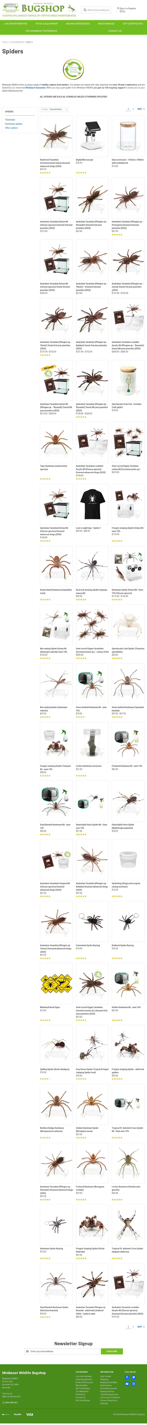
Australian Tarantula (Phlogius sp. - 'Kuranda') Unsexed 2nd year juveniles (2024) (92, 224)
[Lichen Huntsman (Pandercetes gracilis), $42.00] (128, 1163)
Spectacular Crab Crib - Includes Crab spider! (126, 406)
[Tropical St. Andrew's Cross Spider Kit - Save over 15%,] (128, 1104)
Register (132, 8)
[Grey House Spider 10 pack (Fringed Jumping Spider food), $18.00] (92, 1046)
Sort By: (45, 109)
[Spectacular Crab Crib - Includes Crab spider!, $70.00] (128, 380)
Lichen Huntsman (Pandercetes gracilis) (126, 1188)
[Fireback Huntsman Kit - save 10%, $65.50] (128, 742)
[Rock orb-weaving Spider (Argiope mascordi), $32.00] (92, 566)
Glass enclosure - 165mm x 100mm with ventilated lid (128, 161)
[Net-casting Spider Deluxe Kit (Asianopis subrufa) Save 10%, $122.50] (56, 625)
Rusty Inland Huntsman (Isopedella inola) (56, 591)
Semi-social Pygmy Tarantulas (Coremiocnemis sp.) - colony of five (92, 650)
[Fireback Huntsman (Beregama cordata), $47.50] (92, 1163)
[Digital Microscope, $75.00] (92, 136)
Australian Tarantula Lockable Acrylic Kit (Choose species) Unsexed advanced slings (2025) (91, 469)
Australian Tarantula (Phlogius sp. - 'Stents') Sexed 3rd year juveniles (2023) (56, 345)
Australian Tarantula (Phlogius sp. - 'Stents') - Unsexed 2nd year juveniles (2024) (92, 286)
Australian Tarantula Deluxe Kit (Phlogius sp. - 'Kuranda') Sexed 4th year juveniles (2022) (56, 407)
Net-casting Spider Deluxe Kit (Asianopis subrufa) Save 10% (53, 650)
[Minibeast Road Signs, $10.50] (56, 984)
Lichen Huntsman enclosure (88, 766)
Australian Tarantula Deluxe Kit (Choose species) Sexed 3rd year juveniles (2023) (55, 286)
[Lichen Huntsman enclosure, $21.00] (92, 742)
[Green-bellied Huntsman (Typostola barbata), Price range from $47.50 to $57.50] (128, 684)
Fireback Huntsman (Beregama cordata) (90, 1188)
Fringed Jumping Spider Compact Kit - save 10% (55, 768)
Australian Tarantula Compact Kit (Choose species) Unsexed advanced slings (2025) (55, 886)
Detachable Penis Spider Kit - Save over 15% (91, 826)
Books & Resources (78, 23)
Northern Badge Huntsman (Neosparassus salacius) (52, 1130)
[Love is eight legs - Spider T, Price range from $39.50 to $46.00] (92, 504)
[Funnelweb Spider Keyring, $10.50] (92, 922)
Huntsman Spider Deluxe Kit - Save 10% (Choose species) (127, 591)
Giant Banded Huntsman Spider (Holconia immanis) (54, 1309)
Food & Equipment (47, 23)
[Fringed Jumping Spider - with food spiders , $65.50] (128, 1046)
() (123, 11)
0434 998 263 (11, 1402)
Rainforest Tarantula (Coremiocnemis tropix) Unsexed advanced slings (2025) (55, 163)
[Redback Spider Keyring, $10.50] (128, 922)
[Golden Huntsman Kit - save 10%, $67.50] (128, 984)
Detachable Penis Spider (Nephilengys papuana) (123, 826)
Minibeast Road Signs (50, 1007)
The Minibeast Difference (41, 31)
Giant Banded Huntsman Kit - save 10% (55, 826)
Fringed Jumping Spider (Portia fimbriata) (90, 1250)
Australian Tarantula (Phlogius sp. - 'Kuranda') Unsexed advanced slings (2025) (56, 1189)
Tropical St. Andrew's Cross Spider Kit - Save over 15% (127, 1130)
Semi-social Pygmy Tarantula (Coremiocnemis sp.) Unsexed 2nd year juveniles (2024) (91, 1010)
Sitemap (104, 1403)
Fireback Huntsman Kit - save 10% (127, 766)
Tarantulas (10, 119)
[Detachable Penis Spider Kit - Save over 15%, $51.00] (92, 801)
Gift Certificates (133, 23)
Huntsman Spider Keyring (51, 1248)
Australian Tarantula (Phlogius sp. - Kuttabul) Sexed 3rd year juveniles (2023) (92, 345)
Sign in (123, 8)
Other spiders (11, 128)
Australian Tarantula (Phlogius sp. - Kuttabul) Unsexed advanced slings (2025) (92, 886)
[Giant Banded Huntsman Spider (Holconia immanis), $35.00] (56, 1284)
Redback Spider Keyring (123, 945)
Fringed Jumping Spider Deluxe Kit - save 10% (128, 530)
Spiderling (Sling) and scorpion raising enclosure (126, 885)
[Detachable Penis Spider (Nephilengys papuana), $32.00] (128, 801)
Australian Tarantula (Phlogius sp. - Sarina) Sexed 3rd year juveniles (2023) (128, 286)
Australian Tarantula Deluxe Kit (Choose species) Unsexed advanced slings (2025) (54, 531)
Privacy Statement (108, 1400)
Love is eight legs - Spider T (88, 528)
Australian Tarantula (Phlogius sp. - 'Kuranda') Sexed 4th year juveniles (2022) (92, 407)
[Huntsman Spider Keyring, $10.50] (56, 1225)
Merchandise (106, 23)
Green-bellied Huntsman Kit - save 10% (91, 709)
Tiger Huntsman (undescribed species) (53, 468)
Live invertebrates (15, 23)
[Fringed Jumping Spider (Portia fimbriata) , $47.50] (92, 1225)
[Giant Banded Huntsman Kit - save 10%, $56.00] (56, 801)
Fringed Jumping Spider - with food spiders (128, 1071)
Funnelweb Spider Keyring (88, 945)
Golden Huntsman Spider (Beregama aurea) (87, 1130)
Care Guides (105, 1376)
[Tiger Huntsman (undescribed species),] (56, 442)
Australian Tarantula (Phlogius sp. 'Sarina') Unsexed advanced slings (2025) (55, 948)
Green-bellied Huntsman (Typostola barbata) (128, 709)
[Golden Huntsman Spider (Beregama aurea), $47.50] (92, 1104)
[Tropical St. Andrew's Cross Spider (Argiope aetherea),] (128, 1225)
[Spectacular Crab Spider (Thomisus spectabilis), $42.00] (128, 625)
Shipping (104, 1379)
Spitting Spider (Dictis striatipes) (54, 1069)
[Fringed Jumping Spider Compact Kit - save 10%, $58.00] (56, 742)
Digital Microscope (84, 159)
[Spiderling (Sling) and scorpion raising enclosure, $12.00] (128, 860)
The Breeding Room (109, 1394)
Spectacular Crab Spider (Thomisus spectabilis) (128, 650)
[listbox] (58, 109)
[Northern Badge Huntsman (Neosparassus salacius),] (56, 1104)
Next (140, 109)
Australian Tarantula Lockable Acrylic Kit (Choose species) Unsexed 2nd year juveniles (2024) (127, 1310)
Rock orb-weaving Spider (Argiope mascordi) (91, 591)
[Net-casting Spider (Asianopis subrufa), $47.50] (56, 684)
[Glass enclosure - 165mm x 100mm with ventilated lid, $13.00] (128, 136)
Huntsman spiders (13, 124)
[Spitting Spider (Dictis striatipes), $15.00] (56, 1046)
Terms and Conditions (110, 1397)
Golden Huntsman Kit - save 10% (126, 1007)
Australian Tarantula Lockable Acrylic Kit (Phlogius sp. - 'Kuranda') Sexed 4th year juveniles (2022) (128, 345)
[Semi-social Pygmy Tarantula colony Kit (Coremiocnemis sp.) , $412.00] (128, 442)
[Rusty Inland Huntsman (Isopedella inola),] (56, 566)
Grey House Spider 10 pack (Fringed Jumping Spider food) (92, 1071)
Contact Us (115, 31)
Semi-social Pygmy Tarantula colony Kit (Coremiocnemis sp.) (126, 468)
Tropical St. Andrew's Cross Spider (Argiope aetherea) (127, 1250)
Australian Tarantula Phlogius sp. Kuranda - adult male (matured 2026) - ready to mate (91, 1310)
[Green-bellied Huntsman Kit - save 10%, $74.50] (92, 684)
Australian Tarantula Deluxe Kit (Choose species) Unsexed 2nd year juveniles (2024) (56, 224)
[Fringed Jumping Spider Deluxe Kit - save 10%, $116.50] (128, 504)
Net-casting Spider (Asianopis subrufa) (53, 709)
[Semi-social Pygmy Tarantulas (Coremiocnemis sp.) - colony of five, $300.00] (92, 625)
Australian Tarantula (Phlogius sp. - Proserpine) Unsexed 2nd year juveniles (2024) (128, 224)
